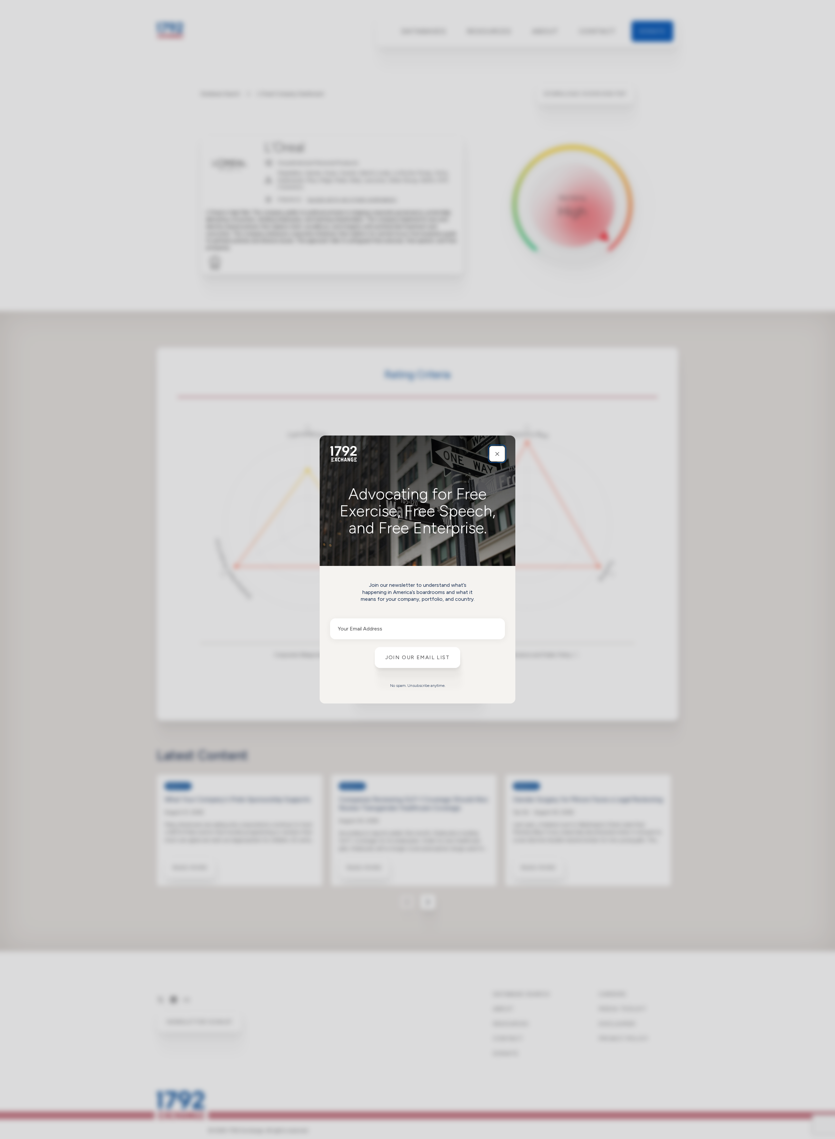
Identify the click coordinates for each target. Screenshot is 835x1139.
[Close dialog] (497, 454)
